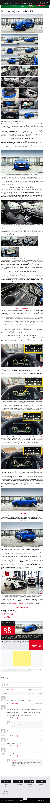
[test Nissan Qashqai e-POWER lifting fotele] (28, 65)
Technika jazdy (18, 789)
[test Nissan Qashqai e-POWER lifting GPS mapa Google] (28, 108)
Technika (17, 786)
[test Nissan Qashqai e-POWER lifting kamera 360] (28, 245)
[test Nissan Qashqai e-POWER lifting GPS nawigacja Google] (10, 256)
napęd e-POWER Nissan (12, 669)
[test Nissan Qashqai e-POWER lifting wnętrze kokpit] (10, 86)
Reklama (41, 787)
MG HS (21, 603)
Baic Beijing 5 (15, 603)
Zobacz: (22, 308)
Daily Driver (14, 722)
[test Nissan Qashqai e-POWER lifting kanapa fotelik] (28, 76)
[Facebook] (38, 3)
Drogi (6, 787)
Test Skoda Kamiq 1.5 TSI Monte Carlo (10, 614)
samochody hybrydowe (20, 670)
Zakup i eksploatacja (17, 784)
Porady (29, 786)
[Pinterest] (40, 3)
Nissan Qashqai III (39, 669)
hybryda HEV (6, 669)
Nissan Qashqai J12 (12, 670)
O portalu (41, 784)
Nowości (29, 789)
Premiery (6, 784)
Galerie (31, 3)
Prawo (17, 787)
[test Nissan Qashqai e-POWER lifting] (28, 43)
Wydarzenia (6, 791)
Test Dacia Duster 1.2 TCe (7, 613)
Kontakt (41, 789)
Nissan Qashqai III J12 (4, 670)
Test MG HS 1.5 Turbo (6, 617)
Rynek (6, 786)
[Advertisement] (22, 658)
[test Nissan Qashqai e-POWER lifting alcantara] (28, 86)
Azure (21, 800)
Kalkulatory (23, 3)
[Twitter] (42, 3)
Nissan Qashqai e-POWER (31, 669)
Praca (41, 786)
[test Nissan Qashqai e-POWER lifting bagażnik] (10, 97)
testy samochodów (29, 670)
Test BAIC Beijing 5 (6, 616)
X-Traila (2, 195)
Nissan (18, 669)
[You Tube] (44, 3)
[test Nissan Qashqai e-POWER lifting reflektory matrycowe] (10, 43)
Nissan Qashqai (23, 669)
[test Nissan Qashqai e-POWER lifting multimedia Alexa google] (10, 108)
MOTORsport (6, 793)
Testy (29, 787)
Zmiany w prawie (6, 789)
